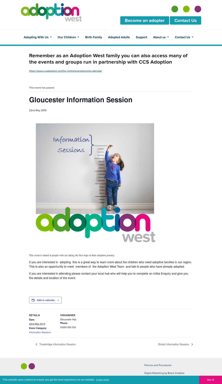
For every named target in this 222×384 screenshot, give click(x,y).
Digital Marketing (154, 373)
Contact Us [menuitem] (183, 37)
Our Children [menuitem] (67, 37)
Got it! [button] (210, 379)
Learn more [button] (102, 379)
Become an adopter (145, 20)
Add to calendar (46, 300)
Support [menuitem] (141, 37)
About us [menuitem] (159, 37)
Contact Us (185, 20)
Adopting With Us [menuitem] (36, 37)
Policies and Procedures (157, 365)
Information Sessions (40, 332)
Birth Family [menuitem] (93, 37)
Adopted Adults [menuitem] (119, 37)
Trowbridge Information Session (57, 344)
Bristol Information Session (174, 344)
